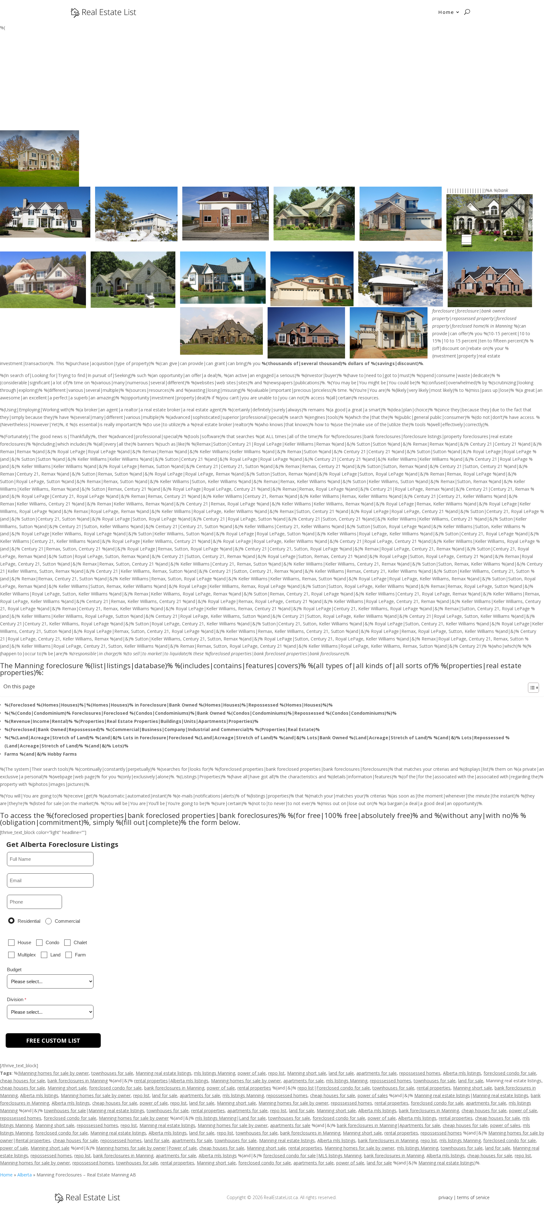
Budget (14, 969)
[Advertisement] (272, 83)
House (24, 942)
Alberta (24, 1175)
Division (15, 999)
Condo (52, 942)
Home (446, 12)
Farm (80, 954)
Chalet (80, 942)
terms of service (473, 1197)
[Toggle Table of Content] (530, 687)
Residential (29, 921)
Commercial (67, 921)
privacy (445, 1197)
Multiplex (27, 954)
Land (55, 954)
